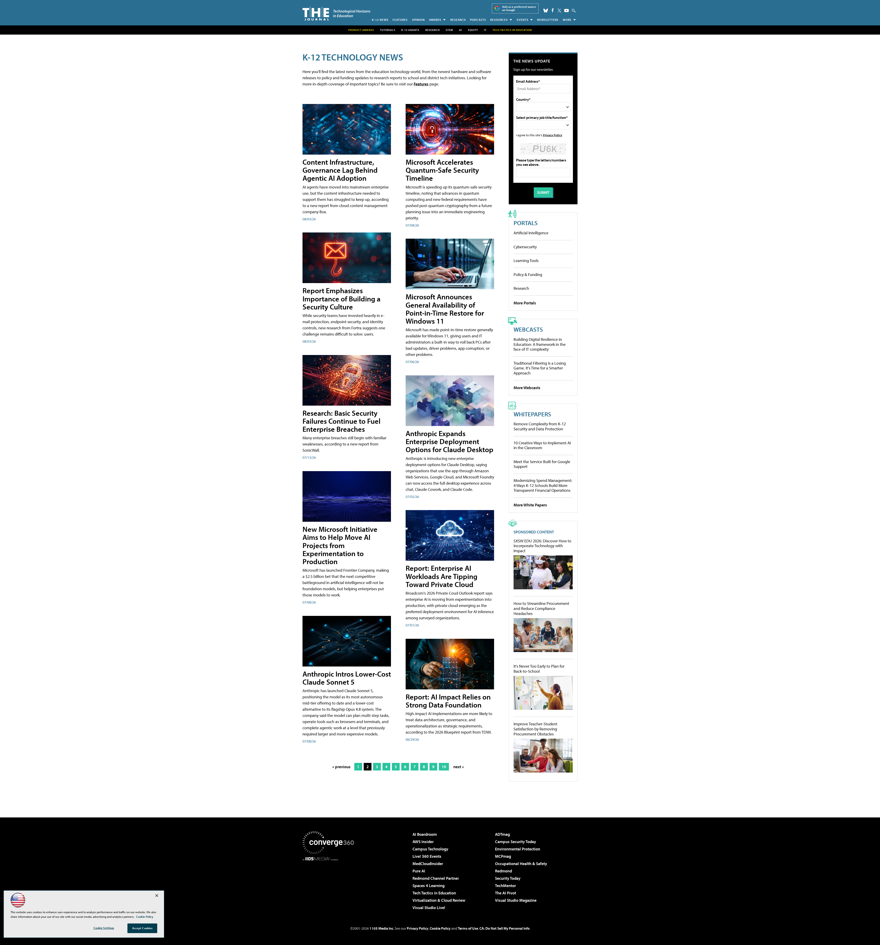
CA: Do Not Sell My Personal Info (504, 928)
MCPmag (503, 856)
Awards (435, 20)
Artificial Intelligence (531, 232)
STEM (449, 30)
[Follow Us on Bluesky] (545, 10)
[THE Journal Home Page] (336, 13)
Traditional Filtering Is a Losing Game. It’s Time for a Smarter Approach (540, 368)
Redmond (503, 871)
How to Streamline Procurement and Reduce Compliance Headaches (541, 608)
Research (458, 20)
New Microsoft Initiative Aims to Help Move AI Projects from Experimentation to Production (339, 545)
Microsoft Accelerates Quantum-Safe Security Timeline (442, 170)
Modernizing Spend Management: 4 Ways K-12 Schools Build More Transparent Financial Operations (543, 485)
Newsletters (547, 20)
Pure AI (418, 871)
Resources (499, 20)
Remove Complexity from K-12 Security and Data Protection (540, 426)
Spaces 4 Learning (428, 885)
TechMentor (505, 885)
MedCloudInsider (427, 863)
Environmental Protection (517, 849)
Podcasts (478, 20)
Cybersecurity (525, 246)
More (567, 20)
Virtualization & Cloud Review (438, 900)
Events (522, 20)
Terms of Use (468, 928)
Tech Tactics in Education (434, 893)
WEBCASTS (528, 329)
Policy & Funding (528, 274)
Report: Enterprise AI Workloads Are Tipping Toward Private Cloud (441, 576)
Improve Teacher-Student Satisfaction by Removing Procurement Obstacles (535, 728)
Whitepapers (532, 414)
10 (444, 766)
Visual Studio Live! (428, 907)
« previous (341, 766)
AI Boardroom (424, 834)
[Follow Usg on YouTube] (566, 10)
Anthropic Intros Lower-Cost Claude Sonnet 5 (346, 677)
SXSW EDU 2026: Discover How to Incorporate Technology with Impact (542, 545)
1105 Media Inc (381, 928)
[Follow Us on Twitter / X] (559, 10)
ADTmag (502, 834)
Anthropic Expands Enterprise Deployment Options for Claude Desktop (449, 441)
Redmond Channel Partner (435, 878)
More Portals (525, 303)
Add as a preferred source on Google (519, 8)
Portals (526, 223)
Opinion (418, 20)
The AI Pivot (505, 893)
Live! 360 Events (426, 856)
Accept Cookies (142, 928)
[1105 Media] (330, 884)
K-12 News (380, 20)
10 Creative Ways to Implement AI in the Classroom (542, 445)
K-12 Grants (410, 30)
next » (458, 766)
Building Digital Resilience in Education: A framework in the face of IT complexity (540, 344)
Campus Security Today (515, 841)
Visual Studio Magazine (515, 900)
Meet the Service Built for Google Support (542, 464)
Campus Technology (430, 849)
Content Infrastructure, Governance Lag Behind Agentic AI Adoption (340, 170)
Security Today (507, 878)
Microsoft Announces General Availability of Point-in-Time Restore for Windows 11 (445, 308)
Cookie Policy (440, 928)
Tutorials (387, 30)
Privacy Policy (552, 135)
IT (485, 30)
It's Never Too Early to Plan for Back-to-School (539, 669)
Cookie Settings (104, 928)
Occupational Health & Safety (521, 863)
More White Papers (530, 505)
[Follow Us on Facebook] (552, 10)
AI (460, 30)
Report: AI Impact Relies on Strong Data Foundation (448, 700)
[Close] (157, 895)
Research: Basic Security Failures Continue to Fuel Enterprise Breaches (341, 421)
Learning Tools (526, 260)
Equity (473, 30)
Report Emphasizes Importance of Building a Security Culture (341, 298)
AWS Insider (423, 841)
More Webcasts (527, 387)
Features (400, 20)
